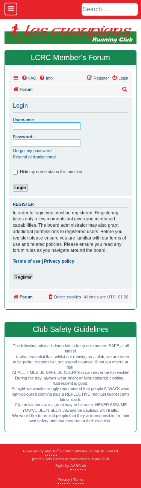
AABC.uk (78, 466)
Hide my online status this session (50, 171)
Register (23, 277)
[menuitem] (28, 78)
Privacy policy (59, 261)
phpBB (51, 451)
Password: (23, 136)
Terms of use (27, 261)
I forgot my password (32, 150)
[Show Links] (11, 9)
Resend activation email (34, 157)
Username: (23, 119)
